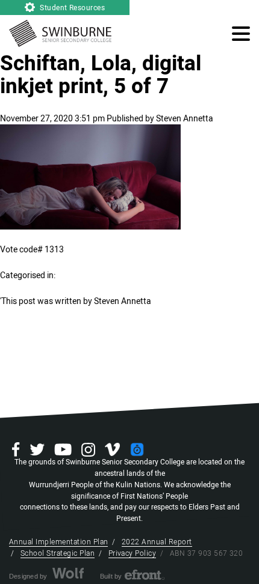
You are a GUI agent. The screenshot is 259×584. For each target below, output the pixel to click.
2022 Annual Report (157, 542)
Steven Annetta (184, 118)
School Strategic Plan (57, 553)
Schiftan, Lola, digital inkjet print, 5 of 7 (100, 75)
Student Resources (71, 7)
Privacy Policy (132, 553)
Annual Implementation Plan (58, 542)
